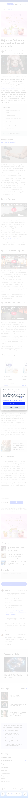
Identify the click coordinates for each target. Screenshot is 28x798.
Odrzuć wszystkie (14, 407)
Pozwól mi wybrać (18, 400)
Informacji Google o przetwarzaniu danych (11, 399)
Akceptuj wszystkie (14, 403)
